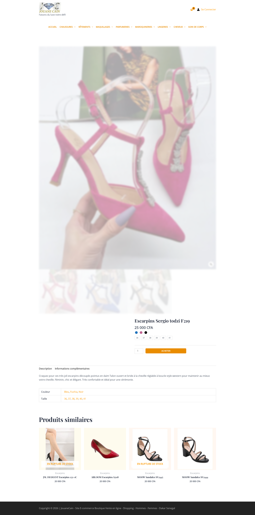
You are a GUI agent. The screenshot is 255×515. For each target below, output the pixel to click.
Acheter (165, 350)
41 (84, 398)
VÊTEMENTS (84, 26)
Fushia (73, 391)
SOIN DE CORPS (196, 26)
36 (65, 398)
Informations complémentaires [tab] (72, 368)
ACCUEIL (52, 26)
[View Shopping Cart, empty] (191, 9)
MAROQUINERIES (143, 26)
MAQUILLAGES (103, 26)
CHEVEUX (178, 26)
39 (77, 398)
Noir (81, 391)
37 (69, 398)
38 (73, 398)
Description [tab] (45, 368)
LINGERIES (163, 26)
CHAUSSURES (66, 26)
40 (81, 398)
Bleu (66, 391)
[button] (74, 26)
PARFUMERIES (123, 26)
